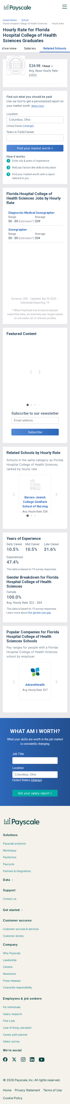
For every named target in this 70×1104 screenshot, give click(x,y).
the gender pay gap (39, 612)
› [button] (39, 371)
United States (10, 20)
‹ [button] (30, 371)
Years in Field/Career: (21, 132)
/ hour (46, 66)
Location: (12, 114)
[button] (2, 48)
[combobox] (35, 119)
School (25, 20)
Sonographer (17, 229)
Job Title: (18, 754)
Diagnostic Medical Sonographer (31, 213)
